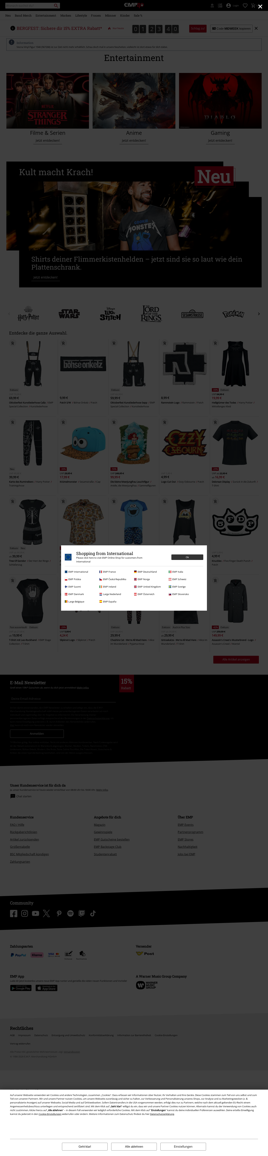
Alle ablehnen (134, 1146)
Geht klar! (85, 1146)
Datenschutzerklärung (162, 1114)
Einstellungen (183, 1147)
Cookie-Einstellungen (50, 1114)
